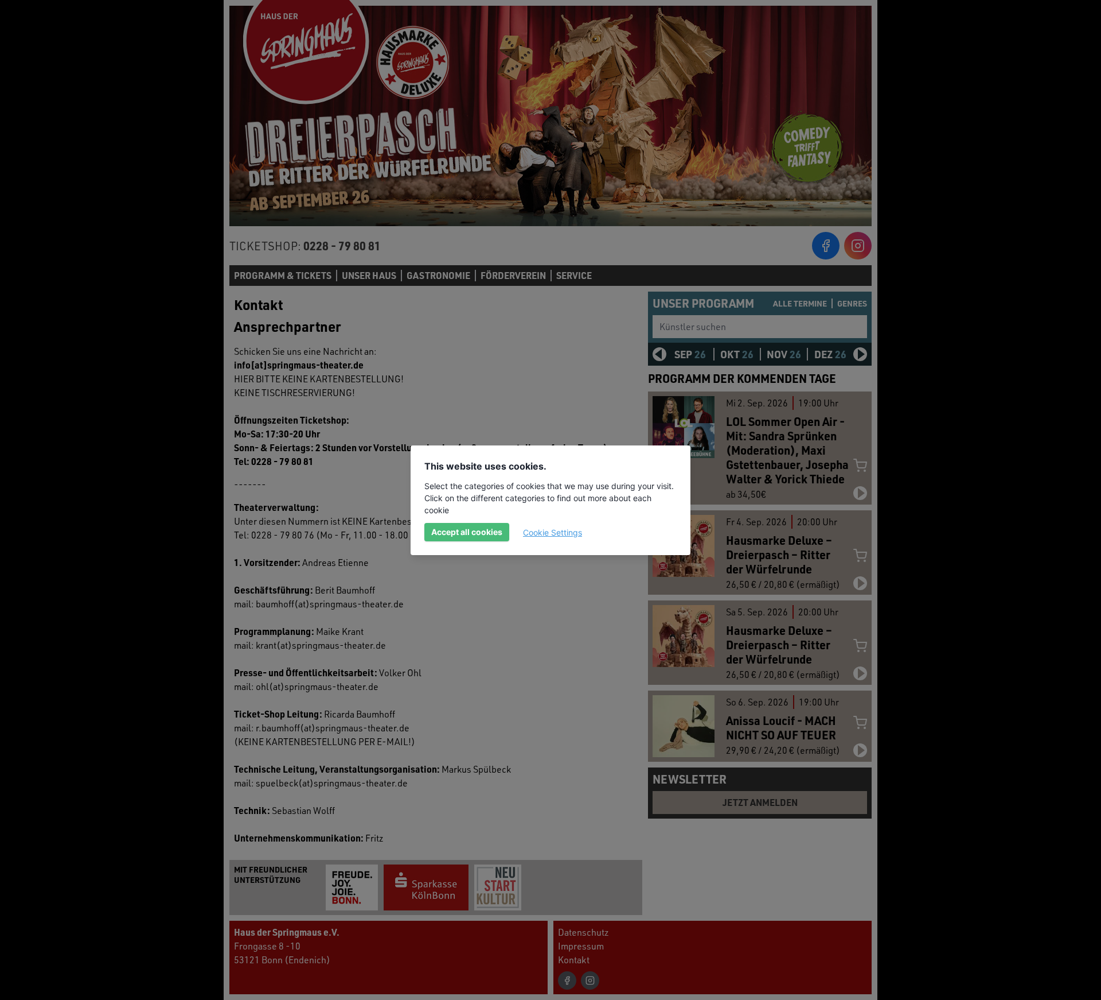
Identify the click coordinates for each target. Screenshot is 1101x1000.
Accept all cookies (466, 532)
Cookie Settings (552, 532)
